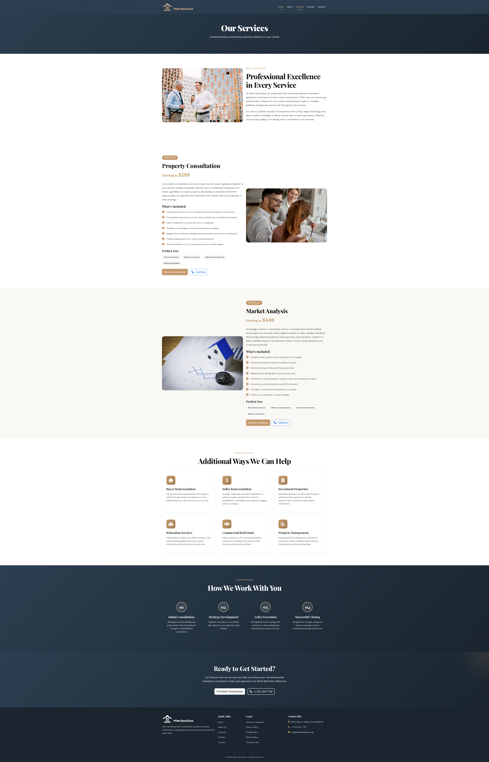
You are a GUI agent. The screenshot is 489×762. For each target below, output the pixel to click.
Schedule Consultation (230, 691)
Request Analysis (258, 422)
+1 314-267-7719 (262, 691)
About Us (222, 727)
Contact (321, 7)
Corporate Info (252, 742)
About (290, 7)
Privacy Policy (252, 727)
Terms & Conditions (255, 722)
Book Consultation (175, 272)
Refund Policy (252, 737)
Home (281, 7)
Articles (310, 7)
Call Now (200, 272)
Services (300, 7)
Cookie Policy (252, 732)
